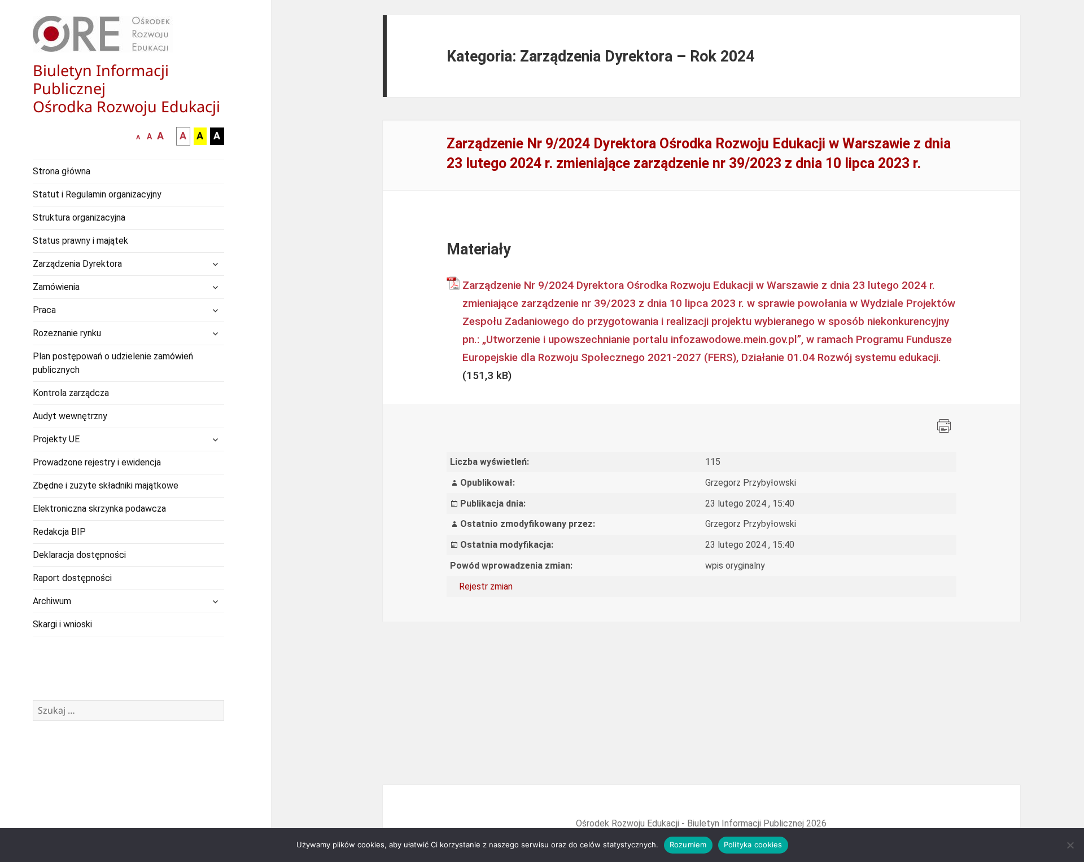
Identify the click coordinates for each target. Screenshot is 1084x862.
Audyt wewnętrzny (70, 416)
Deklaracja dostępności (79, 554)
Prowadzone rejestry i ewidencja (97, 462)
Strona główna (61, 171)
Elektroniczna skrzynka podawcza (99, 508)
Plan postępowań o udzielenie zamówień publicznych (113, 363)
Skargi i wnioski (62, 624)
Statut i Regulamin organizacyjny (97, 194)
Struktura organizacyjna (79, 217)
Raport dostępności (72, 578)
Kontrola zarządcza (71, 393)
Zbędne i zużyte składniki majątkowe (105, 485)
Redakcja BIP (59, 531)
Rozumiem (688, 844)
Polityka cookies (753, 844)
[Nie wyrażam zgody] (1070, 845)
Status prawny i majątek (80, 240)
